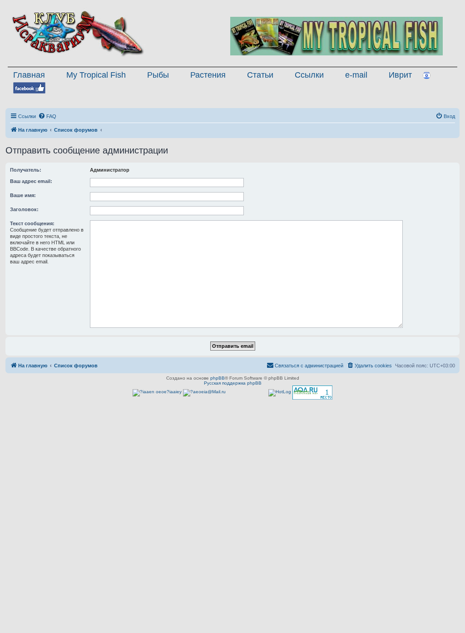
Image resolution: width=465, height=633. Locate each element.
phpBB (217, 378)
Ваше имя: (23, 195)
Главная (29, 74)
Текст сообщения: (32, 223)
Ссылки (309, 74)
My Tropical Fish (96, 74)
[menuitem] (47, 116)
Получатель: (25, 170)
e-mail (356, 74)
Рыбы (158, 74)
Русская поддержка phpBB (233, 383)
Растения (208, 74)
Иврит (400, 74)
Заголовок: (24, 209)
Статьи (260, 74)
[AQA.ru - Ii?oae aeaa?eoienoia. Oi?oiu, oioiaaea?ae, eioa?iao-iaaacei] (312, 393)
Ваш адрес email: (31, 181)
